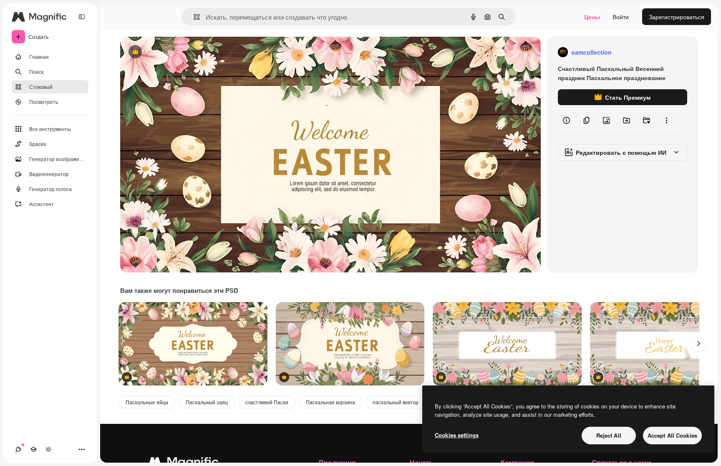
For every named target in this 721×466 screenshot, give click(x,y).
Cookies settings (457, 435)
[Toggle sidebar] (81, 16)
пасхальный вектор (395, 402)
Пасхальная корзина (330, 402)
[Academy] (33, 449)
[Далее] (698, 343)
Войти (621, 17)
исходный (176, 52)
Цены (592, 17)
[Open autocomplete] (193, 17)
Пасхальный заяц (207, 402)
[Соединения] (18, 449)
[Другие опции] (666, 120)
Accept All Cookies (672, 435)
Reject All (608, 435)
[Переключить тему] (48, 449)
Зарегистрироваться (676, 17)
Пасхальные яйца (147, 402)
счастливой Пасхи (266, 402)
